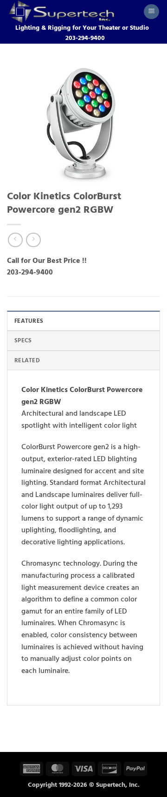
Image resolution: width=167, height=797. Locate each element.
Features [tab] (28, 321)
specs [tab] (23, 340)
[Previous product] (33, 240)
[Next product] (15, 240)
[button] (151, 12)
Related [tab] (27, 360)
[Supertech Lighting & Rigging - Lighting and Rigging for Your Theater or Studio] (71, 11)
